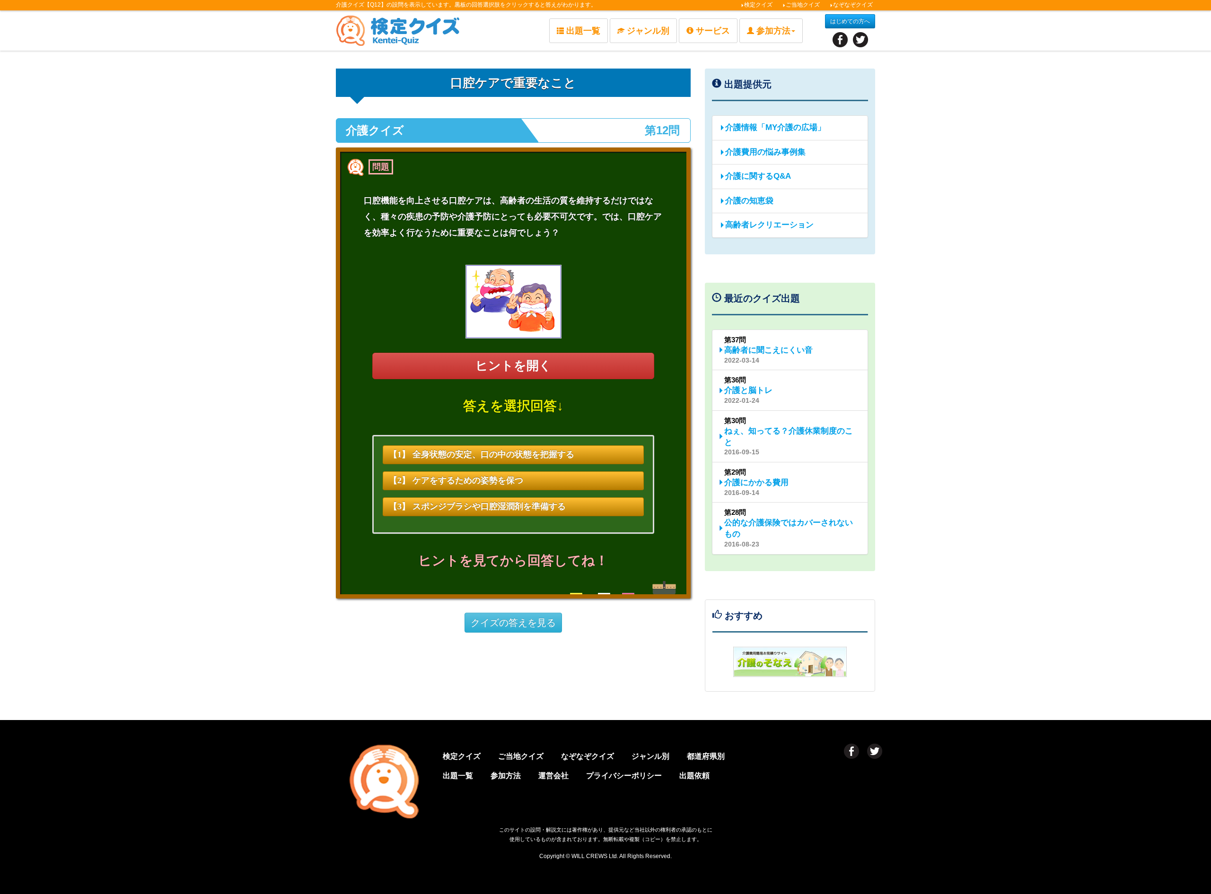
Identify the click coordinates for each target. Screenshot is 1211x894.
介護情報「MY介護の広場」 (775, 127)
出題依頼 (694, 776)
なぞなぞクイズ (853, 4)
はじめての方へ (850, 21)
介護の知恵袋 (749, 200)
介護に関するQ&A (758, 176)
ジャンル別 (648, 30)
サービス (713, 30)
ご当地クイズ (803, 4)
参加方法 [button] (773, 30)
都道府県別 (706, 756)
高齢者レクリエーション (769, 224)
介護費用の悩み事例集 (765, 152)
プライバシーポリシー (624, 776)
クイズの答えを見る (513, 622)
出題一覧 (583, 30)
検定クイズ (758, 4)
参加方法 (506, 776)
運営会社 (553, 776)
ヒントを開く (513, 366)
